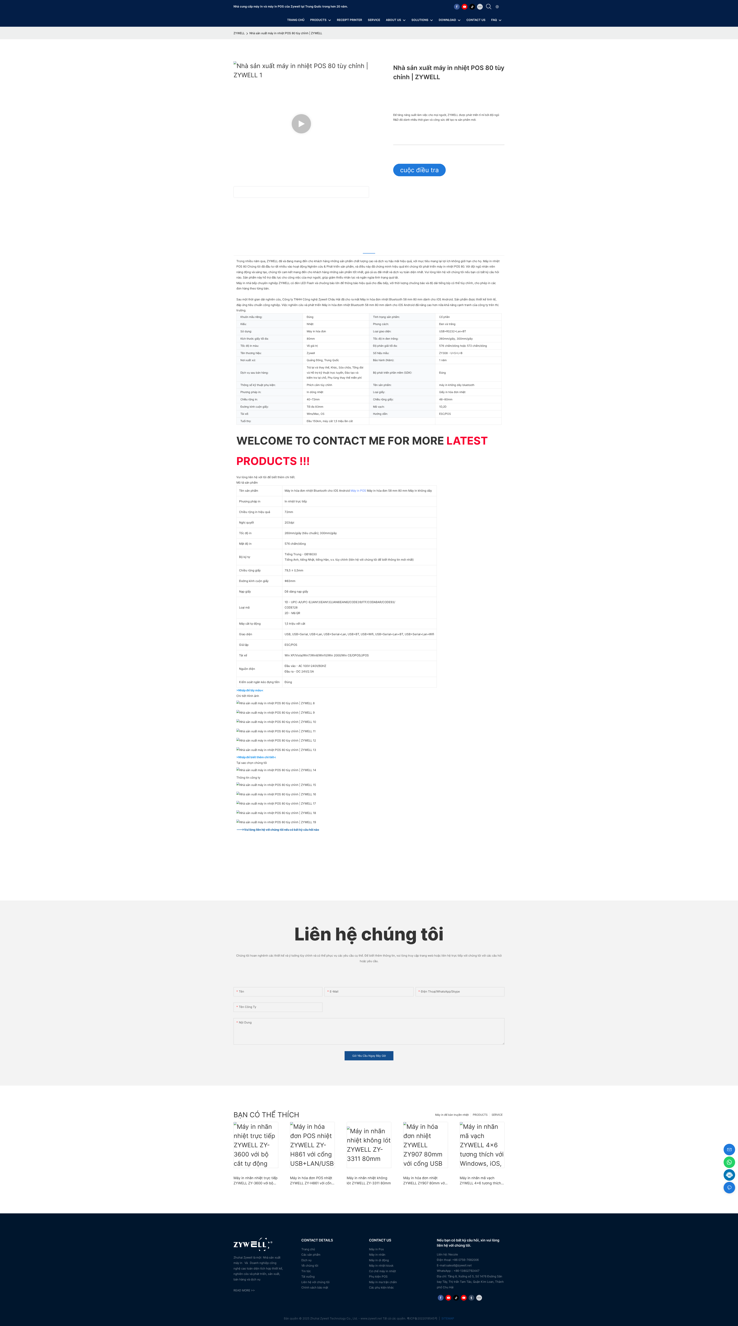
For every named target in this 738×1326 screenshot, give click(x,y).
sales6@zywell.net (459, 1265)
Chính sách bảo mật (314, 1287)
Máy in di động (379, 1260)
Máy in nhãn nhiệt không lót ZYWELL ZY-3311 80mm (369, 1180)
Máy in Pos (376, 1249)
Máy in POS (358, 490)
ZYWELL (239, 33)
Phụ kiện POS (378, 1276)
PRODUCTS (480, 1114)
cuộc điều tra (419, 170)
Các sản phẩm (310, 1254)
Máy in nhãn (377, 1254)
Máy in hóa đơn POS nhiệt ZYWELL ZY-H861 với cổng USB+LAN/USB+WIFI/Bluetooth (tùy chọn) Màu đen (312, 1181)
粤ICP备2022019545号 (422, 1318)
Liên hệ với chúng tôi (315, 1282)
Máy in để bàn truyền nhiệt (452, 1114)
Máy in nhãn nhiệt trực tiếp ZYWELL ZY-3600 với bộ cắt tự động (256, 1181)
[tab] (369, 249)
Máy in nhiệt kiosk (381, 1265)
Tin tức (306, 1271)
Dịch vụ (306, 1260)
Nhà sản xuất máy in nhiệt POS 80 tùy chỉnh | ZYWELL (285, 33)
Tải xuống (308, 1276)
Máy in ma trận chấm (383, 1282)
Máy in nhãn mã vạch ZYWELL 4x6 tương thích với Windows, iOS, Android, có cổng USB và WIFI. (482, 1181)
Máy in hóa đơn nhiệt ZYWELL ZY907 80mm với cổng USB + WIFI (424, 1181)
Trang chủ (308, 1249)
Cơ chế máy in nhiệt (382, 1271)
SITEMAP (447, 1318)
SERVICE (497, 1114)
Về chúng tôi (309, 1265)
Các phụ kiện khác (381, 1287)
